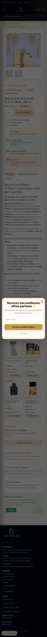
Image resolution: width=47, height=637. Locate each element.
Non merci (23, 333)
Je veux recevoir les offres (23, 327)
